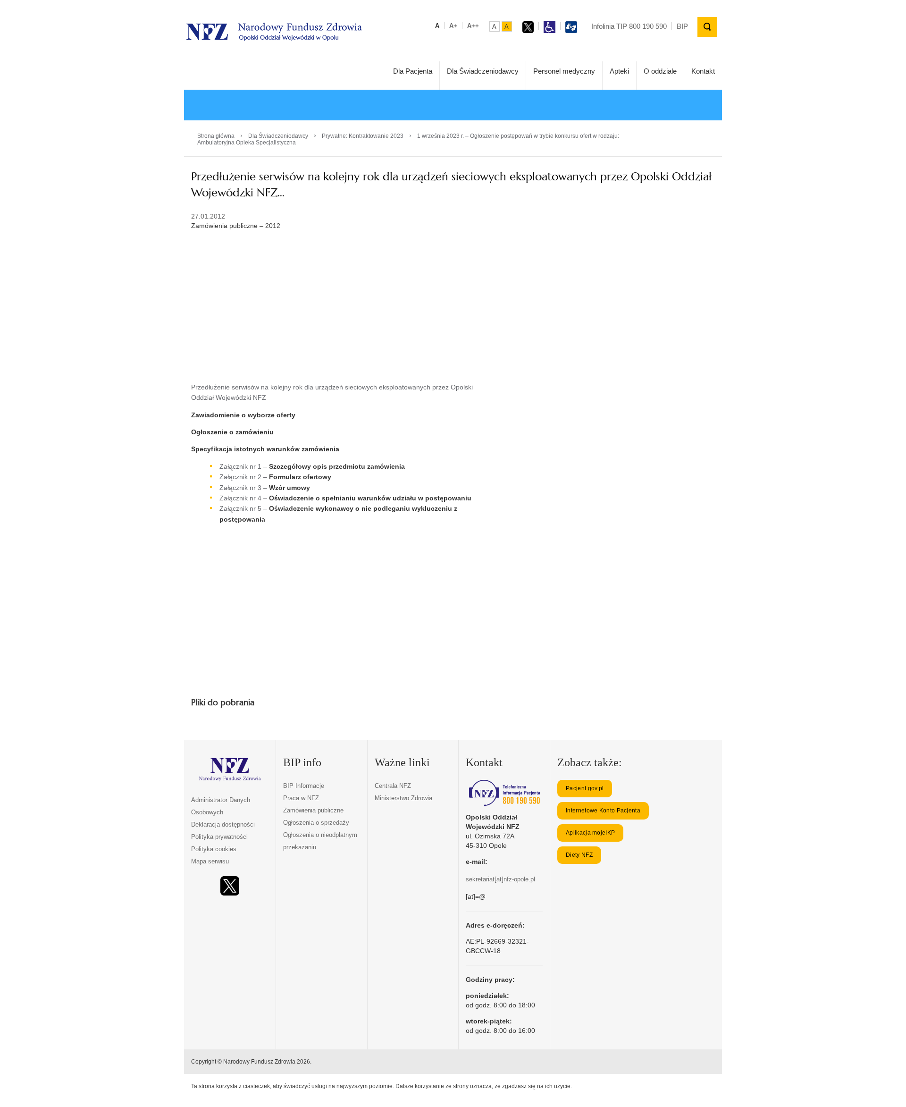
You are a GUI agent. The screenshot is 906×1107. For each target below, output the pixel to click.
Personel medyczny (564, 71)
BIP (682, 26)
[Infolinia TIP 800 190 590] (504, 793)
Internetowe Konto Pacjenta (603, 810)
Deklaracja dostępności (223, 824)
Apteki (619, 71)
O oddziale (660, 71)
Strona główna (216, 136)
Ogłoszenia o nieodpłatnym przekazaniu (320, 841)
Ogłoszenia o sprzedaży (316, 822)
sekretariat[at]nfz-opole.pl (500, 879)
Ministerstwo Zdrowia (403, 798)
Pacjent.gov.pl (585, 788)
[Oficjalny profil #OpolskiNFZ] (229, 886)
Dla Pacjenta (412, 71)
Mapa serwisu (210, 861)
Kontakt (703, 71)
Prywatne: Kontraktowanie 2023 (362, 136)
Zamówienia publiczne (313, 810)
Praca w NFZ (301, 798)
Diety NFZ (579, 855)
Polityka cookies (213, 849)
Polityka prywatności (219, 836)
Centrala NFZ (393, 785)
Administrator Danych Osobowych (220, 806)
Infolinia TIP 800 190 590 (629, 26)
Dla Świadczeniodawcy (483, 71)
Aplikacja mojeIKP (590, 832)
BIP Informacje (303, 785)
